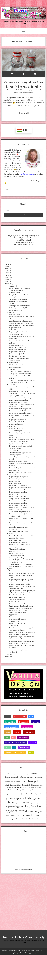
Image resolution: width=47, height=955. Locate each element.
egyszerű (39, 777)
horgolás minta (21, 798)
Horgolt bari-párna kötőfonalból (18, 485)
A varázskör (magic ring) (16, 470)
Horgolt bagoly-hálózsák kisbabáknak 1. (21, 413)
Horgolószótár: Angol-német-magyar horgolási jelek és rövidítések (21, 637)
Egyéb (31, 717)
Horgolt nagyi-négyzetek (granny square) (21, 439)
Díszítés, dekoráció (23, 90)
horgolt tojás (10, 793)
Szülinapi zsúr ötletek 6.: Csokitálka (20, 373)
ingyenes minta (16, 810)
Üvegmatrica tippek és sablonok (15, 752)
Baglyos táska (13, 615)
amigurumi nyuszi (25, 774)
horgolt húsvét (17, 785)
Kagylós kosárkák (14, 360)
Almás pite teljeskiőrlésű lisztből (19, 358)
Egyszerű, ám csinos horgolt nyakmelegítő (22, 591)
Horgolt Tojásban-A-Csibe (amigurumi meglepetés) (23, 235)
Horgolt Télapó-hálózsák (23, 240)
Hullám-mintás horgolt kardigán (18, 400)
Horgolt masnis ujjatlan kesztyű (18, 354)
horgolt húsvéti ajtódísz (30, 785)
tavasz (19, 818)
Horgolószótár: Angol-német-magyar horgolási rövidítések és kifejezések (21, 642)
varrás (34, 819)
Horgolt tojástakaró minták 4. (18, 496)
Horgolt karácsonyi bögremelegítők (19, 288)
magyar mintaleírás (24, 815)
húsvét (25, 802)
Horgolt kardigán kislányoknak (18, 476)
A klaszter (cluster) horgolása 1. (18, 531)
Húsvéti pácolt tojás (15, 483)
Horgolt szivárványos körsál (17, 349)
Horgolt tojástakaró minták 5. (18, 492)
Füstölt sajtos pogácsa (15, 455)
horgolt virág (32, 794)
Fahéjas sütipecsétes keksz (17, 290)
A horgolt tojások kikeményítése (19, 498)
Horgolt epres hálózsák (16, 424)
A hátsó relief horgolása (16, 428)
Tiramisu (11, 303)
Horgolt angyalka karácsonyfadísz (23, 242)
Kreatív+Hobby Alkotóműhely (23, 936)
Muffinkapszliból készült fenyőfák (19, 306)
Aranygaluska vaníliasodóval (17, 612)
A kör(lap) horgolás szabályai (18, 461)
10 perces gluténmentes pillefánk (19, 558)
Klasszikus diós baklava (16, 538)
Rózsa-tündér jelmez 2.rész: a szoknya (20, 564)
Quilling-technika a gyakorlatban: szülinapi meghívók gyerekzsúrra (22, 394)
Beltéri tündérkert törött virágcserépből (20, 472)
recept (36, 815)
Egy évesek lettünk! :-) (16, 345)
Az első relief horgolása (16, 431)
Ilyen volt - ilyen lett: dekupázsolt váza (20, 608)
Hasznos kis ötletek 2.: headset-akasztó (21, 536)
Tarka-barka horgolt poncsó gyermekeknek (22, 468)
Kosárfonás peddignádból (17, 599)
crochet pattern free (31, 777)
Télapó (31, 819)
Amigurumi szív (14, 551)
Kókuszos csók (13, 626)
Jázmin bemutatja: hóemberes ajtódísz (20, 321)
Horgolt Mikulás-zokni (16, 310)
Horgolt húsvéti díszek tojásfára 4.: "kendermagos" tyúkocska (21, 508)
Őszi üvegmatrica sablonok (17, 356)
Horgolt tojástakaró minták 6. (18, 490)
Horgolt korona (13, 571)
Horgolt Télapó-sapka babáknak (23, 238)
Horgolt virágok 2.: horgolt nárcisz (19, 584)
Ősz (13, 737)
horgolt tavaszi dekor (34, 790)
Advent (14, 90)
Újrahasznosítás (28, 92)
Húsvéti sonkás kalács (15, 540)
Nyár (7, 737)
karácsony (33, 811)
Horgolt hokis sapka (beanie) (18, 610)
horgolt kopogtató (19, 787)
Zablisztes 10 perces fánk (16, 555)
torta (23, 819)
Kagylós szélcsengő (15, 367)
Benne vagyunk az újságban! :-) (18, 597)
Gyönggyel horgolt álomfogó (18, 542)
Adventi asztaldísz (14, 314)
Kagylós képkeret (14, 621)
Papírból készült (23, 737)
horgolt (33, 780)
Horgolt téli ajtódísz (15, 328)
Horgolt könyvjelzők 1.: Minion (18, 402)
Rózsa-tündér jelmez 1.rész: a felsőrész (21, 566)
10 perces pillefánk (14, 601)
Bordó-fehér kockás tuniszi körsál (19, 593)
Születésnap (32, 742)
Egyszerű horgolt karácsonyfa (23, 244)
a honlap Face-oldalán (27, 174)
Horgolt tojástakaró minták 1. (18, 505)
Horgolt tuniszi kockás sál (17, 623)
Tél (19, 92)
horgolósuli (17, 802)
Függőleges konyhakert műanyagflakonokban (16, 449)
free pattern (23, 782)
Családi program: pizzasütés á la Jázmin (21, 606)
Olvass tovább (25, 113)
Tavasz (7, 747)
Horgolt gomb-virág (15, 437)
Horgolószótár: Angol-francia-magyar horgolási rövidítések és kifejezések (22, 633)
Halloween (35, 722)
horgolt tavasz (22, 789)
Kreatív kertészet (29, 732)
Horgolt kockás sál (14, 617)
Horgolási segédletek (11, 727)
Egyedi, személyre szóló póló (18, 444)
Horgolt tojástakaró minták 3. (18, 501)
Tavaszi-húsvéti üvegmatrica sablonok (20, 512)
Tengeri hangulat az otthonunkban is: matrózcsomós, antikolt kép (21, 333)
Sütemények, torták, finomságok (15, 742)
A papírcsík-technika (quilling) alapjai (20, 398)
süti (14, 819)
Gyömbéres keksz (14, 292)
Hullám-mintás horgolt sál (17, 604)
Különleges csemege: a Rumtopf (19, 391)
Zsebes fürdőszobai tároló (17, 595)
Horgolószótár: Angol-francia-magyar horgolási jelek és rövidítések (22, 629)
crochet (34, 773)
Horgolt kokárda (14, 494)
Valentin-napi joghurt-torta (17, 549)
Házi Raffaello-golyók (15, 479)
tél (27, 818)
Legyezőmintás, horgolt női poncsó (19, 441)
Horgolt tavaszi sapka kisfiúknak (19, 411)
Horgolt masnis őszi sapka (17, 352)
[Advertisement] (23, 899)
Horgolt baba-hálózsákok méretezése (20, 422)
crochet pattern (18, 776)
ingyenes (32, 803)
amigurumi (15, 774)
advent (8, 773)
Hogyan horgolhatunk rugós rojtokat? (20, 446)
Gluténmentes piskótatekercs (17, 619)
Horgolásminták (27, 727)
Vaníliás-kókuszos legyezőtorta (18, 299)
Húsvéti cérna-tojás (14, 481)
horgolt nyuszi (30, 787)
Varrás (31, 752)
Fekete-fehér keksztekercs (17, 588)
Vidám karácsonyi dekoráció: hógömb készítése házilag (23, 60)
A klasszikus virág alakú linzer (18, 301)
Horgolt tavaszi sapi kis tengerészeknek (21, 409)
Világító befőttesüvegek (16, 365)
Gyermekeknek (34, 90)
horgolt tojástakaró (21, 794)
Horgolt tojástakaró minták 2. (18, 503)
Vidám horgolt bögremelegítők (18, 308)
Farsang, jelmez (10, 722)
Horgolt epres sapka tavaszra (17, 419)
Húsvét (7, 732)
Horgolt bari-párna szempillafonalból (20, 488)
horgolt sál (13, 790)
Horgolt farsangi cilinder (16, 553)
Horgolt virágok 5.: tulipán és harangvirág (21, 573)
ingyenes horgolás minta (28, 806)
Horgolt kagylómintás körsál (17, 347)
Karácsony (17, 732)
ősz (38, 819)
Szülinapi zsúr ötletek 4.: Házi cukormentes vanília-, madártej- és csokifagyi (22, 381)
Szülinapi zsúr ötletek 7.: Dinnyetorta (20, 371)
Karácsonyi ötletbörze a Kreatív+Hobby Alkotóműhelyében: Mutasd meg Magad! (21, 324)
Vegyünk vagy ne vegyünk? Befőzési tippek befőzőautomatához (21, 405)
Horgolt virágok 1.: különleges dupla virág (22, 586)
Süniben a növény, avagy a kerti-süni (20, 452)
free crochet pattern (12, 781)
